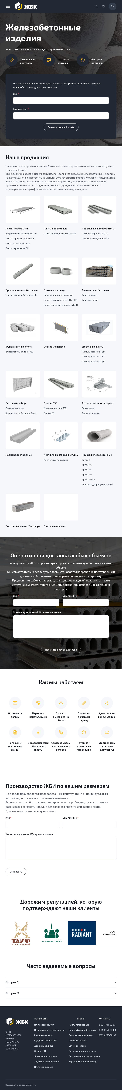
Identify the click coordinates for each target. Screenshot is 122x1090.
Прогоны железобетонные (22, 290)
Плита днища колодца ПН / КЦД (61, 300)
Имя (16, 93)
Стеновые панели (54, 346)
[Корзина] (112, 6)
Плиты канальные (54, 526)
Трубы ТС (87, 464)
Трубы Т (86, 459)
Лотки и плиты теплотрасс (98, 403)
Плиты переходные (55, 228)
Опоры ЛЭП (50, 403)
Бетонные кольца (54, 290)
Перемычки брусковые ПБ (95, 238)
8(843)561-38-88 (107, 1030)
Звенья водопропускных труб (97, 484)
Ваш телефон (21, 109)
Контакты (82, 1030)
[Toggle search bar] (96, 6)
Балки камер (88, 408)
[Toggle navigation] (8, 6)
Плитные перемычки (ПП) (95, 233)
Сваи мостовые (90, 300)
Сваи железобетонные (96, 290)
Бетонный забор (16, 403)
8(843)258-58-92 (107, 1035)
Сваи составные (90, 295)
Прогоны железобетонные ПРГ (22, 295)
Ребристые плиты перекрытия (21, 233)
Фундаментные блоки (19, 346)
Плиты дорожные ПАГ (93, 356)
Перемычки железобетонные (99, 228)
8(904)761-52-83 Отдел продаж (107, 1024)
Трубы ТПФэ (88, 479)
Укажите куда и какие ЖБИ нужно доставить (37, 612)
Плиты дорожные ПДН (93, 351)
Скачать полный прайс (61, 127)
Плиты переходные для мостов (60, 233)
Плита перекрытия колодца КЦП (61, 304)
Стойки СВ (49, 413)
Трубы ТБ (87, 469)
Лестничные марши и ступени (61, 454)
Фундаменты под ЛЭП (55, 408)
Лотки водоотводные (19, 454)
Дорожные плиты (93, 346)
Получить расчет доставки (61, 649)
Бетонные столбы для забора (21, 413)
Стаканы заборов (15, 408)
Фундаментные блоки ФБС (19, 351)
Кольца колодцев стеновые (58, 295)
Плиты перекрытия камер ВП (20, 238)
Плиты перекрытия (17, 228)
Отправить (16, 871)
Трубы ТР (87, 474)
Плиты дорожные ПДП (93, 361)
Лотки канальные (91, 413)
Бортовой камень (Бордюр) (23, 526)
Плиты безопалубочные (18, 243)
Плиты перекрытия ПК (17, 248)
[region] (61, 933)
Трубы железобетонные (97, 454)
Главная (81, 1024)
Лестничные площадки (56, 459)
